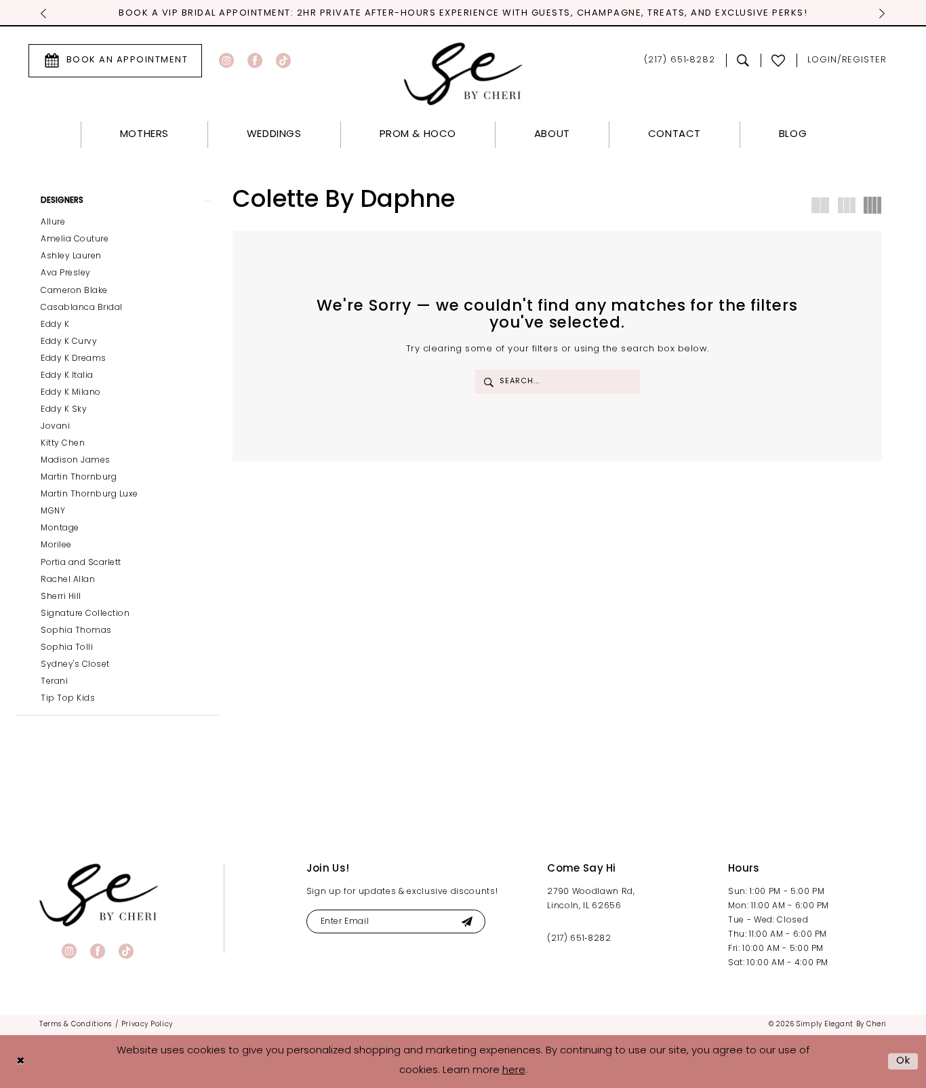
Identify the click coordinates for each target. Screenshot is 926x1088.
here (513, 1071)
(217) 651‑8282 (579, 939)
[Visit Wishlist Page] (779, 60)
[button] (847, 61)
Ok (903, 1061)
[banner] (98, 895)
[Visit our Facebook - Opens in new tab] (254, 60)
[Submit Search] (488, 381)
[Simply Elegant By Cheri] (463, 73)
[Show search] (743, 60)
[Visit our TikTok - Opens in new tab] (283, 60)
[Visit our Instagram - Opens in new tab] (226, 60)
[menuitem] (115, 60)
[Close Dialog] (20, 1061)
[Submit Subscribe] (466, 921)
